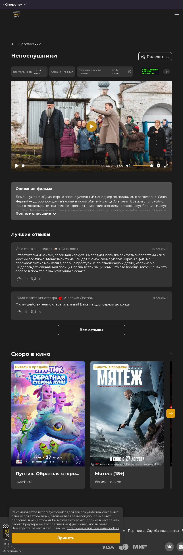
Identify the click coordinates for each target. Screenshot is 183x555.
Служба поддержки (163, 531)
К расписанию (29, 44)
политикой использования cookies (93, 528)
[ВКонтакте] (169, 546)
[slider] (61, 166)
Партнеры (136, 531)
